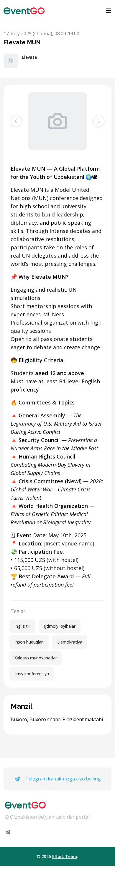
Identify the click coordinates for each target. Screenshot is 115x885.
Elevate (29, 57)
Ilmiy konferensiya (31, 673)
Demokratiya (69, 642)
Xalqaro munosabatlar (35, 658)
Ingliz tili (22, 626)
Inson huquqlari (29, 642)
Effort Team (64, 856)
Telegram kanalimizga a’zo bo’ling (62, 778)
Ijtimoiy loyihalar (59, 626)
